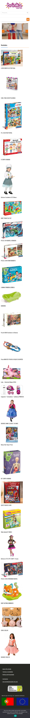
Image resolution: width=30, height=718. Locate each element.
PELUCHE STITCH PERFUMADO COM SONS (17, 31)
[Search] (27, 12)
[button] (28, 19)
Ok (15, 715)
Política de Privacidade (8, 674)
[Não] (28, 713)
